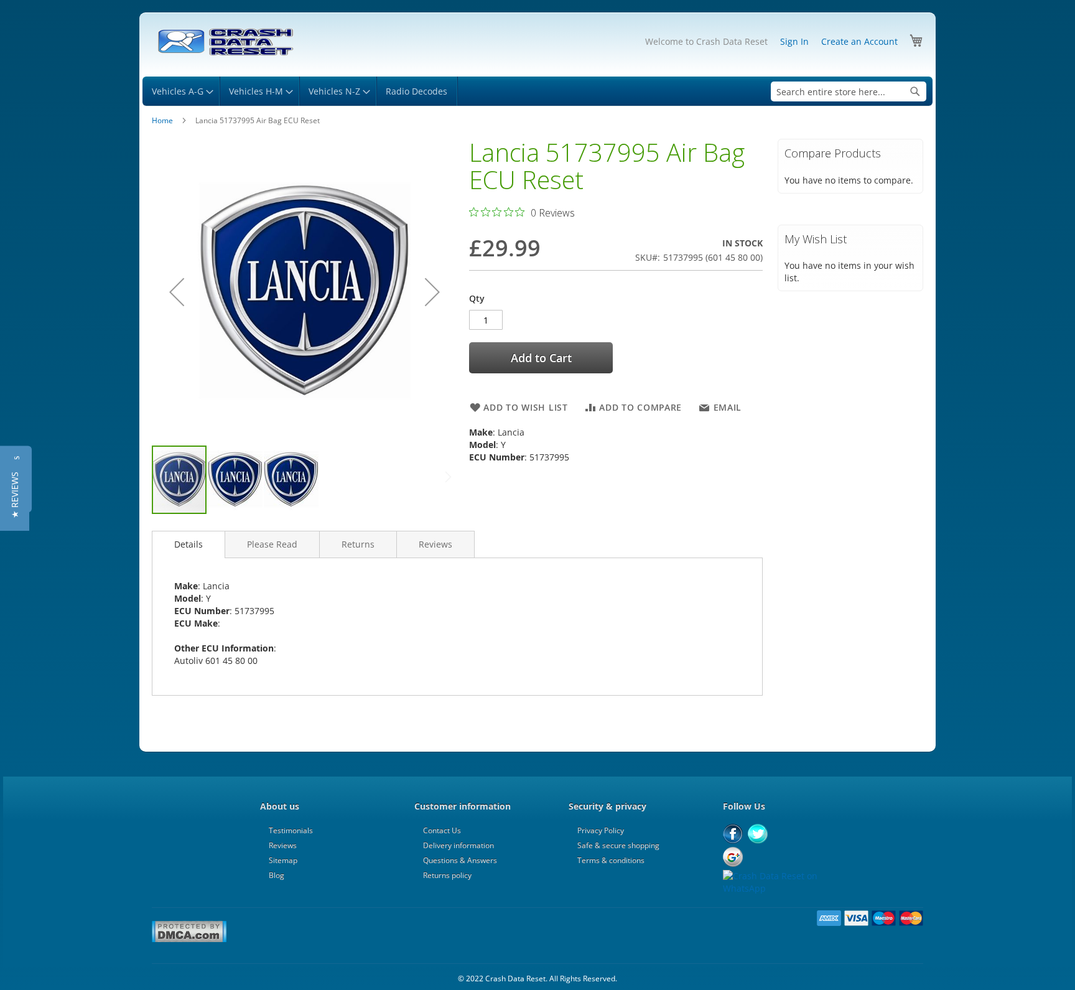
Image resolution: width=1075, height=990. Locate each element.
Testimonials (291, 830)
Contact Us (442, 830)
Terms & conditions (611, 860)
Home (162, 120)
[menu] (537, 91)
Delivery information (458, 845)
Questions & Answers (460, 860)
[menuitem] (180, 91)
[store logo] (225, 42)
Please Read (272, 544)
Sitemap (283, 860)
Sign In (794, 41)
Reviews (435, 544)
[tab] (188, 544)
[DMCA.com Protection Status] (189, 940)
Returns (358, 544)
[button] (177, 291)
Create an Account (859, 41)
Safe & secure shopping (618, 845)
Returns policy (447, 875)
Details (188, 544)
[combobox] (848, 91)
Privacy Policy (600, 830)
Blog (276, 875)
